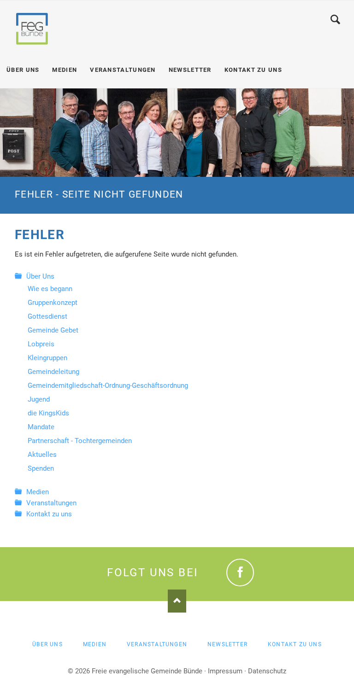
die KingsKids (48, 413)
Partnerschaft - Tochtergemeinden (80, 441)
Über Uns (40, 276)
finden (335, 19)
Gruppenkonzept (52, 302)
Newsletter (227, 644)
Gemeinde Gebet (53, 330)
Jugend (39, 399)
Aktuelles (42, 454)
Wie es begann (50, 289)
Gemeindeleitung (53, 372)
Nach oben (177, 601)
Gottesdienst (47, 316)
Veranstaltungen (51, 503)
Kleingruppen (47, 358)
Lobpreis (41, 344)
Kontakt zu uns (49, 514)
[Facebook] (240, 572)
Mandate (41, 427)
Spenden (41, 468)
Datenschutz (267, 671)
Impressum (225, 671)
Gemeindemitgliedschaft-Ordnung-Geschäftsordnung (108, 385)
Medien (37, 492)
